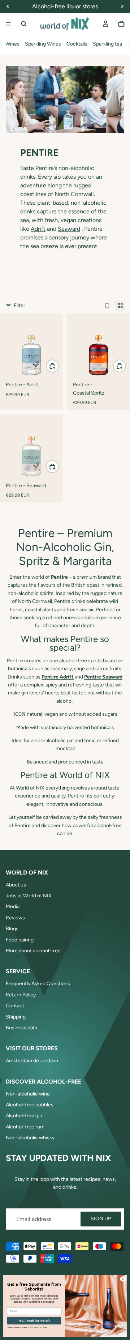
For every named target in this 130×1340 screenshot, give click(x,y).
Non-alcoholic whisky (30, 1138)
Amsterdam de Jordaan (32, 1061)
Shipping (16, 1017)
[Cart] (121, 24)
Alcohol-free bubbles (29, 1105)
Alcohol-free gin (24, 1116)
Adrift (38, 228)
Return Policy (21, 995)
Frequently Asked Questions (38, 983)
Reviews (15, 918)
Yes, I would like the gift (33, 1320)
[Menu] (8, 24)
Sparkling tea (107, 44)
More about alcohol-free (33, 951)
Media (13, 906)
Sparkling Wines (43, 44)
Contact (15, 1006)
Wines (12, 44)
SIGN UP (101, 1219)
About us (16, 885)
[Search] (24, 24)
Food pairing (20, 940)
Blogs (12, 929)
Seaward (69, 228)
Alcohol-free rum (25, 1127)
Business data (21, 1028)
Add (58, 366)
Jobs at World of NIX (29, 896)
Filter (19, 305)
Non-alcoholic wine (28, 1094)
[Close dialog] (122, 1279)
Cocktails (76, 44)
